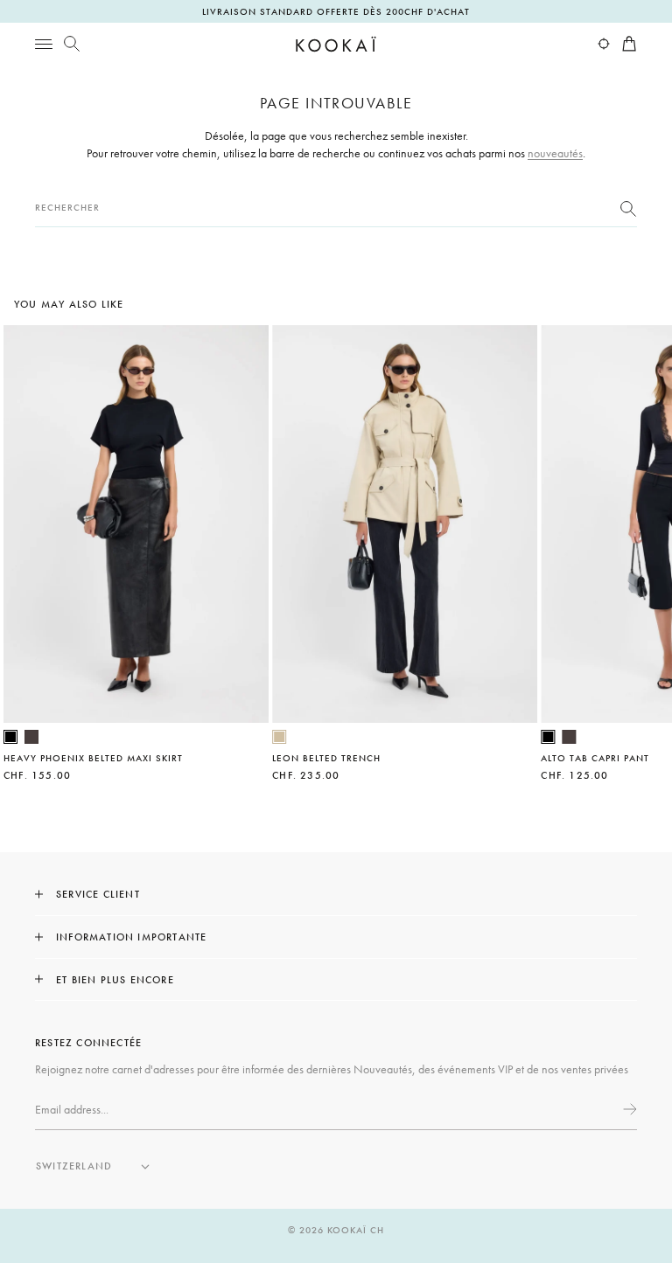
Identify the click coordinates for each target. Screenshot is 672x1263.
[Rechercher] (628, 208)
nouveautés (555, 153)
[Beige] (279, 737)
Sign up (628, 1109)
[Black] (11, 737)
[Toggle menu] (44, 43)
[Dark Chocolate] (31, 737)
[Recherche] (72, 43)
